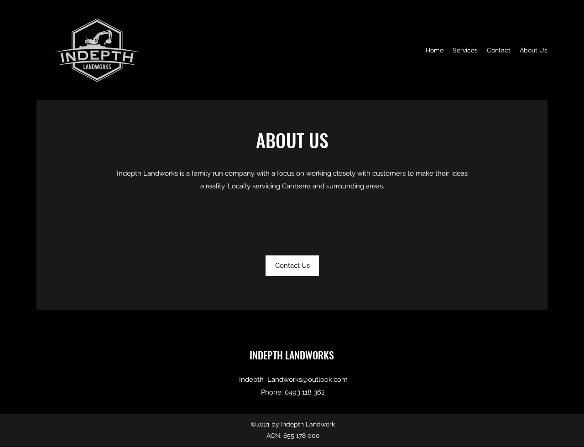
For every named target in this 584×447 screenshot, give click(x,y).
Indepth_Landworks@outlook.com (293, 379)
